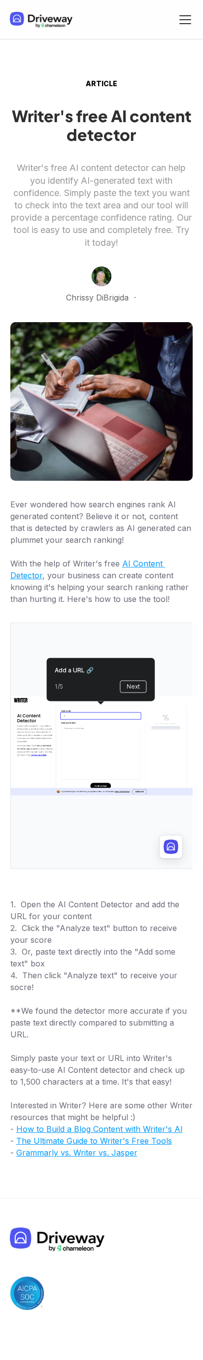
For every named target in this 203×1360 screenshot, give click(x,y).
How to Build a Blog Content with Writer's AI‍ (99, 1129)
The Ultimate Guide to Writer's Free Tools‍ (94, 1141)
